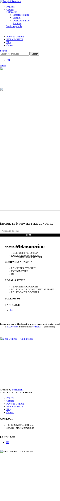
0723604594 (12, 327)
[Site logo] (10, 1)
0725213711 (38, 327)
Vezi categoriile (14, 26)
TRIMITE (30, 235)
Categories (11, 12)
